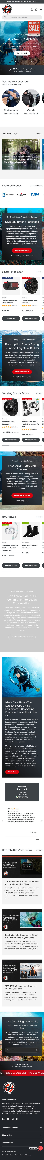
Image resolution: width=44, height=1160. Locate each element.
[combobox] (22, 17)
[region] (22, 820)
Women (16, 53)
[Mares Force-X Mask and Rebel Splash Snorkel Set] (11, 531)
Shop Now (8, 166)
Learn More (12, 772)
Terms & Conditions (7, 1155)
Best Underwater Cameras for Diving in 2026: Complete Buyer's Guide (21, 936)
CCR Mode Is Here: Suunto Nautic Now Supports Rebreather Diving (22, 882)
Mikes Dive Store (11, 1151)
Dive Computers (11, 110)
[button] (2, 820)
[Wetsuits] (31, 98)
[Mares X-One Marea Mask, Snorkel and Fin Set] (31, 407)
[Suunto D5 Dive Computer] (11, 407)
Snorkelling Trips (22, 501)
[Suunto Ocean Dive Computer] (31, 286)
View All (39, 134)
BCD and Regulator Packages (22, 255)
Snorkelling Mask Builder (22, 377)
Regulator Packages (22, 250)
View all (39, 272)
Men (28, 53)
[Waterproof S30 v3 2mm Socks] (31, 531)
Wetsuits (31, 110)
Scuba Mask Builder (22, 372)
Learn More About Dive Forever (22, 637)
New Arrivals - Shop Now (11, 84)
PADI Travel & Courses (22, 495)
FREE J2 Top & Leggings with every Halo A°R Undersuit (20, 987)
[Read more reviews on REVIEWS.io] (22, 797)
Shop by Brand (36, 186)
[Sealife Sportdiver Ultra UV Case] (11, 286)
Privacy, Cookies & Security (23, 1155)
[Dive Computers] (11, 98)
